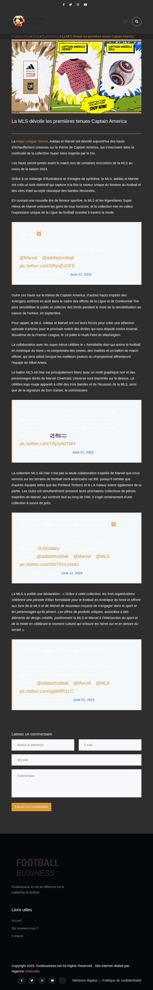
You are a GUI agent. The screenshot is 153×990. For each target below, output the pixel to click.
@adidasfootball (58, 257)
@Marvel (28, 257)
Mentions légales (85, 980)
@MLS (102, 556)
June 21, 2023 (80, 274)
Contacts (17, 936)
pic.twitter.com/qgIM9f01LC (46, 691)
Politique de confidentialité (121, 980)
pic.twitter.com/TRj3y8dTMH (47, 443)
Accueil (16, 920)
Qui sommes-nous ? (25, 928)
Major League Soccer (32, 141)
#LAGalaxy (48, 548)
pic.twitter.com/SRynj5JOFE (47, 265)
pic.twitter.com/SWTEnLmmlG (49, 564)
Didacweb (32, 971)
